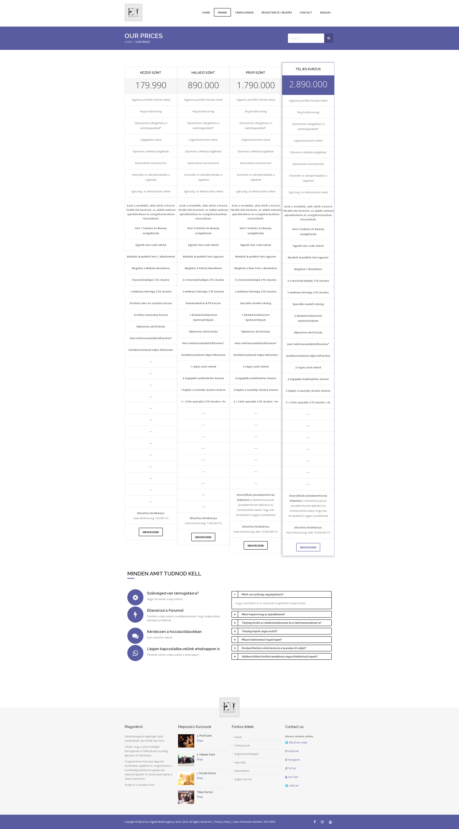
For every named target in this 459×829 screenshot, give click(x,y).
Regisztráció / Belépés (277, 12)
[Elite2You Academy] (134, 13)
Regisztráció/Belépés (246, 754)
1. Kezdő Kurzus (206, 773)
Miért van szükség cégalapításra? (262, 594)
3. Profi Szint (204, 735)
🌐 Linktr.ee (292, 785)
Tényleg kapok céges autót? (259, 631)
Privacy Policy (223, 821)
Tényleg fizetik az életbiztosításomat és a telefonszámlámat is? (281, 622)
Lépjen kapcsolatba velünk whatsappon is (183, 649)
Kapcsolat (240, 762)
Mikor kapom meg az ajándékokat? (263, 614)
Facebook (293, 751)
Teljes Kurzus (205, 792)
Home (206, 12)
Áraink (222, 12)
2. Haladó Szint (206, 754)
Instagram (293, 759)
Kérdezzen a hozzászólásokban (174, 631)
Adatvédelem (242, 770)
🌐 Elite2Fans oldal (296, 742)
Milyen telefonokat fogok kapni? (262, 639)
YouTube (292, 777)
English (325, 12)
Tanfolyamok (244, 12)
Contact (306, 12)
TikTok (291, 768)
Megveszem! (151, 532)
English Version (243, 779)
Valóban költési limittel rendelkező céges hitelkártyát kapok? (280, 656)
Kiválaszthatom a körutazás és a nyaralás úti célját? (274, 648)
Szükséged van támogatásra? (173, 593)
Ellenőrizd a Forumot (165, 610)
